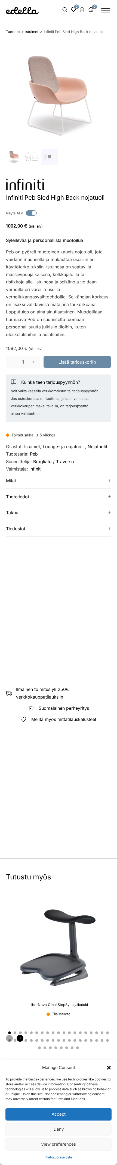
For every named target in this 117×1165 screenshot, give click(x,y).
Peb (34, 454)
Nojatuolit (97, 446)
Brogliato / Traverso (53, 461)
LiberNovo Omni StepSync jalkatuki (58, 1004)
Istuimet (32, 446)
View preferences (58, 1144)
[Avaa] (105, 10)
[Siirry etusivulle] (22, 10)
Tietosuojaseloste (58, 1157)
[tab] (9, 1032)
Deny (59, 1129)
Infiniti (35, 469)
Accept (59, 1114)
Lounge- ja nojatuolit (64, 446)
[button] (109, 1067)
